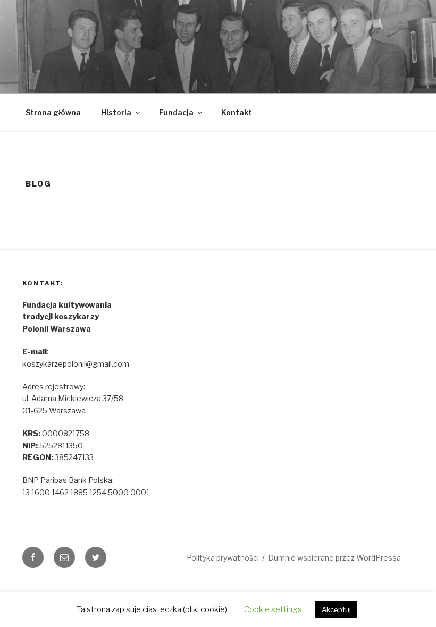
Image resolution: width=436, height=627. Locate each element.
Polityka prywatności (223, 557)
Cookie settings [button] (273, 609)
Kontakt (236, 112)
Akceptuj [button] (336, 609)
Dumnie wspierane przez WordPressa (334, 557)
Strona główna (53, 112)
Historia (116, 112)
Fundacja (176, 112)
